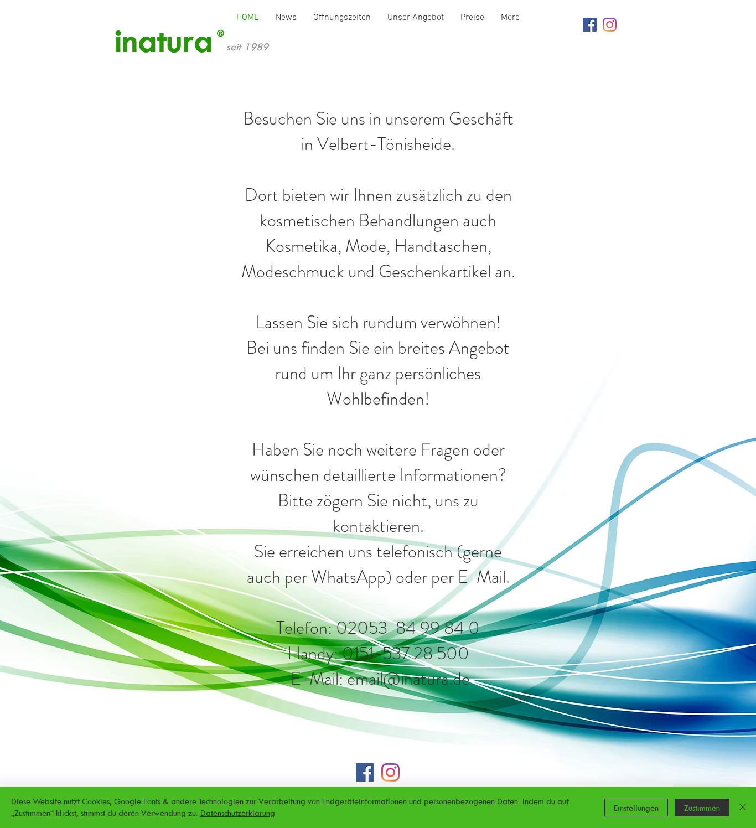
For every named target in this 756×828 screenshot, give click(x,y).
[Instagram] (610, 25)
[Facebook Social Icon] (590, 25)
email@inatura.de (408, 678)
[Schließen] (742, 807)
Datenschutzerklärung (237, 813)
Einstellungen (636, 808)
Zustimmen (702, 808)
